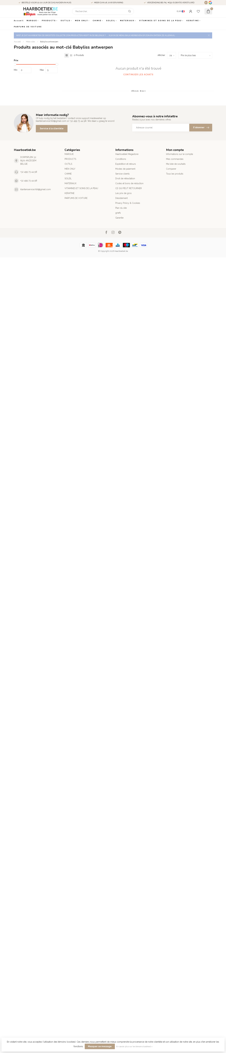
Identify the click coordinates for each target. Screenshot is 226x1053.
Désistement (121, 198)
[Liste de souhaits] (198, 11)
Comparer (171, 169)
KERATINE (192, 21)
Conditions (120, 159)
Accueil (19, 21)
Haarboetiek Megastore (126, 154)
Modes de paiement (125, 169)
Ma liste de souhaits (176, 164)
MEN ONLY (81, 21)
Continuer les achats (138, 74)
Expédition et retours (125, 164)
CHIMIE (97, 21)
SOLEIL (110, 21)
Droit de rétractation (125, 178)
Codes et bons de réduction (129, 183)
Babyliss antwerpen (49, 41)
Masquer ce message (100, 1046)
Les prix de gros (123, 193)
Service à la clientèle (51, 128)
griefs (118, 213)
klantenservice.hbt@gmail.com (35, 189)
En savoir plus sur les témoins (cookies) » (134, 1046)
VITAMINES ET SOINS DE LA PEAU (160, 21)
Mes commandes (174, 159)
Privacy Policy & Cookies (127, 203)
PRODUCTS (49, 21)
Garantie (119, 218)
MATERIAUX (127, 21)
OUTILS (65, 21)
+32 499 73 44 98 (28, 172)
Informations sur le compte (179, 154)
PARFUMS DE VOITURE (28, 27)
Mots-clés (30, 41)
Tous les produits (174, 174)
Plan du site (121, 208)
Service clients (122, 174)
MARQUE (32, 21)
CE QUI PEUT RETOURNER (128, 188)
